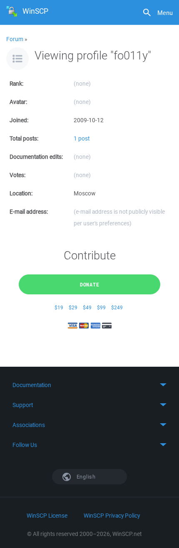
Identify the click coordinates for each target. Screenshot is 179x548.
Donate (89, 284)
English (85, 476)
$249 (117, 307)
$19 (59, 307)
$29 (73, 307)
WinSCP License (47, 515)
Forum (14, 39)
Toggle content (89, 385)
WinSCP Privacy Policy (112, 515)
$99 (101, 307)
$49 (87, 307)
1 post (82, 138)
